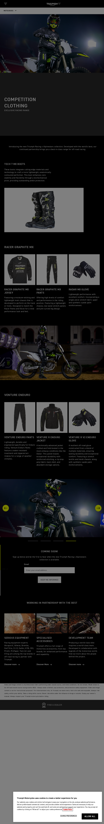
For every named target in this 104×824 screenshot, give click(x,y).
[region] (57, 807)
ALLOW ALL (90, 816)
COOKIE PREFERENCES (68, 816)
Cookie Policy (67, 809)
